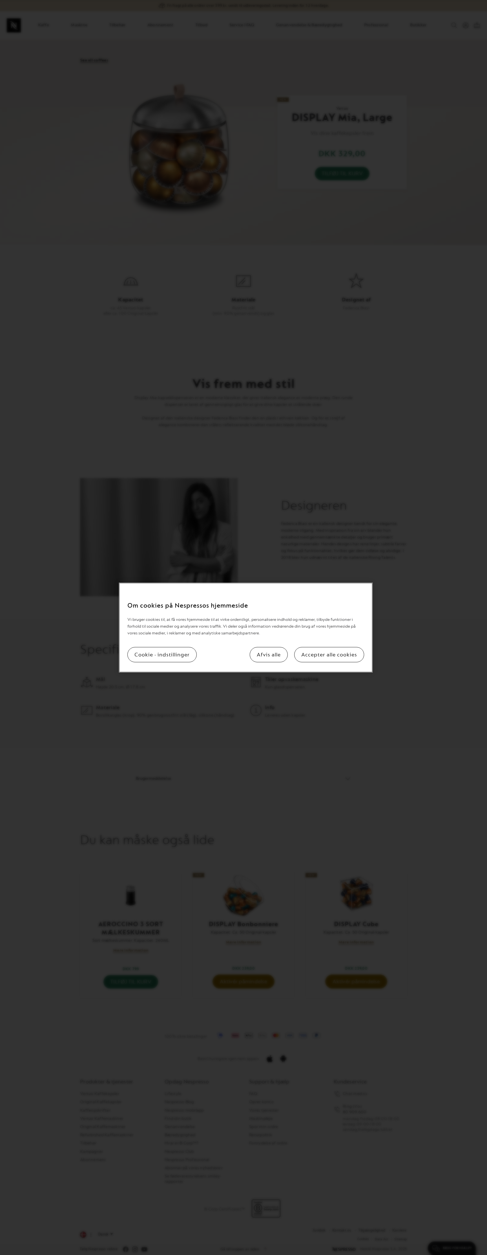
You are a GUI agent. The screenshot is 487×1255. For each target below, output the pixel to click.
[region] (246, 627)
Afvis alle (269, 654)
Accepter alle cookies (329, 654)
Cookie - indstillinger (162, 654)
